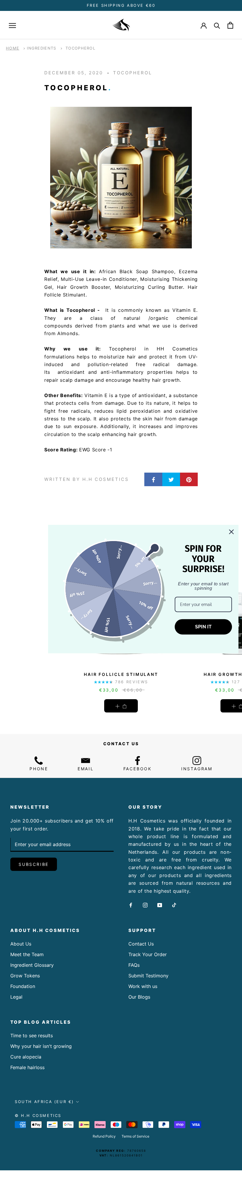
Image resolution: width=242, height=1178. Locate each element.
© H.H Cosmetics (38, 1115)
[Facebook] (130, 904)
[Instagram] (145, 904)
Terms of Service (135, 1136)
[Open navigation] (12, 25)
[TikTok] (174, 904)
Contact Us (141, 944)
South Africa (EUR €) (44, 1101)
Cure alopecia (25, 1057)
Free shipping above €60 (121, 5)
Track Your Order (147, 954)
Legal (16, 997)
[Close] (231, 532)
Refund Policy (104, 1136)
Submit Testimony (148, 976)
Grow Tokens (25, 976)
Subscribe (34, 864)
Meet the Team (27, 954)
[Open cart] (230, 25)
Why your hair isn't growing (41, 1046)
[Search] (217, 25)
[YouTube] (159, 904)
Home (12, 48)
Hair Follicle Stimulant (121, 674)
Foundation (22, 986)
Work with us (142, 986)
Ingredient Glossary (32, 965)
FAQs (134, 965)
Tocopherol (80, 48)
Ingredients (41, 48)
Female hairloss (27, 1067)
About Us (20, 944)
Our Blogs (139, 997)
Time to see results (31, 1035)
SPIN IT (203, 627)
